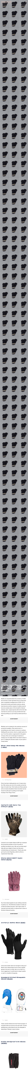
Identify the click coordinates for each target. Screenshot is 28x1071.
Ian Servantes (3, 5)
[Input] (6, 2)
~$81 (4, 747)
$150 (10, 979)
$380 (4, 1043)
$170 (9, 860)
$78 (10, 806)
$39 (22, 922)
